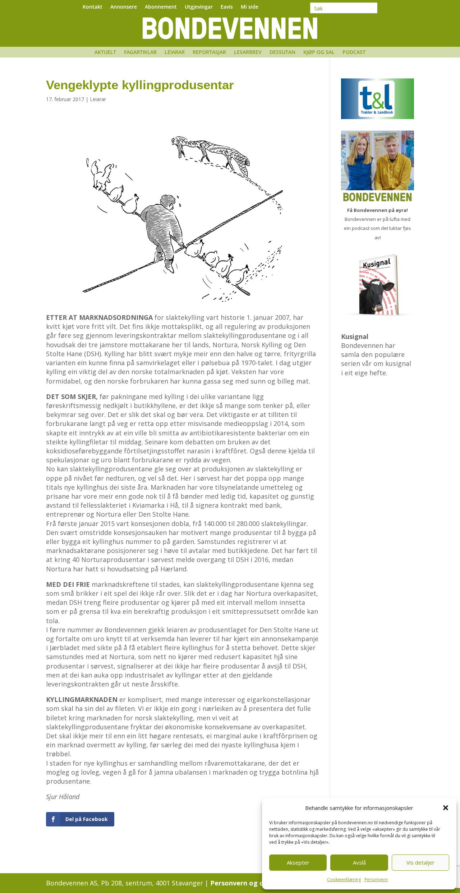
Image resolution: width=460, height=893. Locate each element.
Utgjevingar (199, 7)
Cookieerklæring (344, 879)
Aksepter (298, 862)
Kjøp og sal (319, 52)
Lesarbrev (248, 52)
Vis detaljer (420, 862)
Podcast (353, 52)
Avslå (359, 862)
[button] (445, 807)
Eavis (227, 7)
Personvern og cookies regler (258, 883)
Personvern (376, 879)
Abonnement (161, 7)
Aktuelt (105, 52)
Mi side (249, 7)
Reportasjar (209, 52)
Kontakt (92, 7)
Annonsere (123, 7)
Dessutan (282, 52)
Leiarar (175, 52)
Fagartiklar (140, 52)
